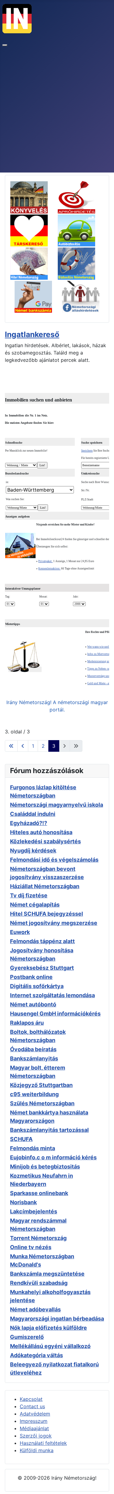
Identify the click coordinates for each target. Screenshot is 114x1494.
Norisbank (23, 1202)
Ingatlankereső (32, 334)
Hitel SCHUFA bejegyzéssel (46, 914)
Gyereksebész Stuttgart (42, 968)
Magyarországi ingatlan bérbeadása (57, 1318)
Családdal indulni (32, 814)
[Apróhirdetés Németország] (81, 196)
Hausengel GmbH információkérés (55, 1013)
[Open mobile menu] (4, 45)
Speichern (87, 450)
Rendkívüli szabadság (38, 1283)
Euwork (20, 932)
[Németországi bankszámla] (37, 296)
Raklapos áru (27, 1023)
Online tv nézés (30, 1247)
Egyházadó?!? (28, 823)
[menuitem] (31, 1399)
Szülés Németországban (42, 1103)
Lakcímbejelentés (33, 1211)
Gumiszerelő (27, 1337)
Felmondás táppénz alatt (42, 941)
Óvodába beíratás (33, 1049)
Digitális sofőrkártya (37, 986)
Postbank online (31, 977)
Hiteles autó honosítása (41, 832)
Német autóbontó (33, 1004)
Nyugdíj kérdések (33, 850)
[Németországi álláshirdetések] (80, 296)
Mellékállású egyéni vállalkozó (50, 1346)
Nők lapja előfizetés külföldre (48, 1328)
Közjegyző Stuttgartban (41, 1085)
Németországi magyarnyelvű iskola (56, 805)
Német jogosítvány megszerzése (53, 923)
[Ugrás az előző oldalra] (22, 746)
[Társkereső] (33, 229)
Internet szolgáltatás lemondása (52, 995)
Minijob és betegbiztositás (45, 1166)
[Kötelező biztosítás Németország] (81, 229)
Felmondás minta (32, 1148)
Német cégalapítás (35, 904)
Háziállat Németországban (44, 886)
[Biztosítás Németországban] (81, 263)
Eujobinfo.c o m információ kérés (53, 1157)
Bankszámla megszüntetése (47, 1273)
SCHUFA (21, 1139)
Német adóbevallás (35, 1309)
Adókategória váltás (36, 1355)
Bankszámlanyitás (34, 1058)
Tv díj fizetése (28, 895)
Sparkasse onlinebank (39, 1193)
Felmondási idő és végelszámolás (54, 859)
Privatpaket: (45, 561)
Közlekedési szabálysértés (45, 841)
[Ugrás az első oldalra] (11, 746)
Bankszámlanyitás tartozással (49, 1130)
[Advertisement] (57, 112)
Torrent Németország (38, 1238)
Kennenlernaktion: (49, 568)
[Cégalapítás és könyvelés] (33, 196)
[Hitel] (33, 263)
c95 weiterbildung (34, 1094)
